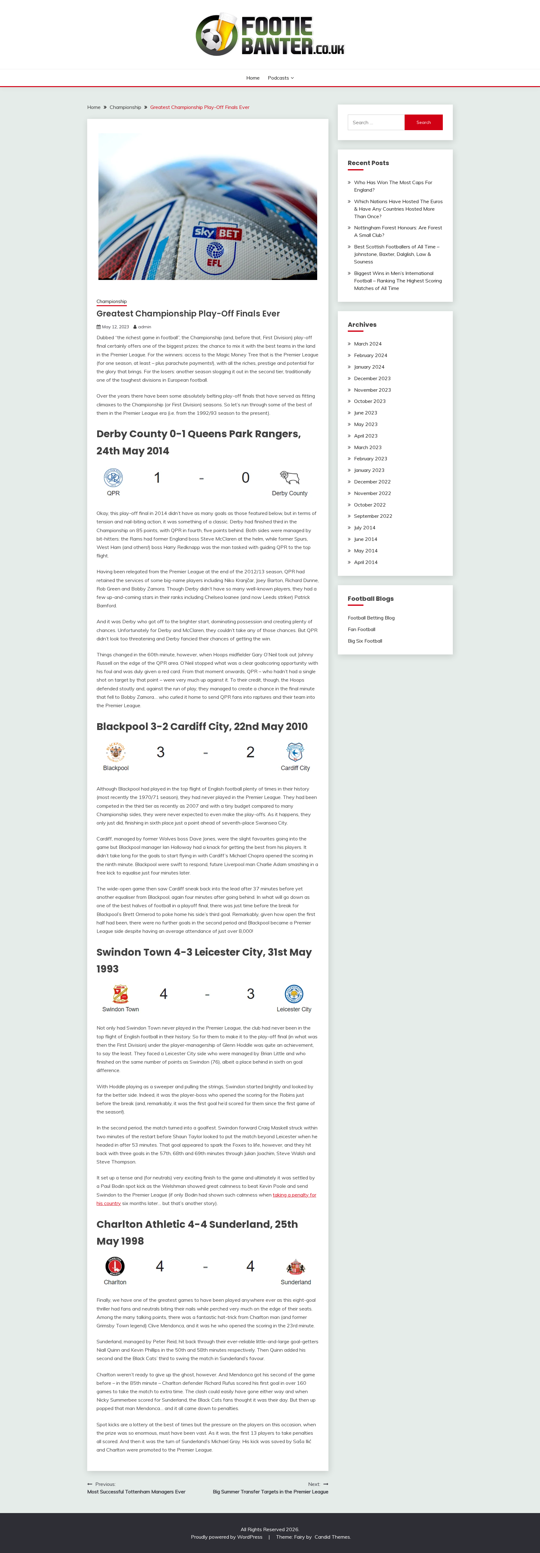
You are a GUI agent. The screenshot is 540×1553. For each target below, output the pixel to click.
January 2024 (369, 367)
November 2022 (372, 493)
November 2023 (372, 390)
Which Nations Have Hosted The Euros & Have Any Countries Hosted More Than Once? (398, 208)
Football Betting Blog (371, 618)
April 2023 (366, 436)
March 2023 (368, 447)
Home (253, 78)
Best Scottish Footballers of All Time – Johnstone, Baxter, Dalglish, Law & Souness (396, 254)
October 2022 (370, 505)
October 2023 (370, 401)
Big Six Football (365, 641)
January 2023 (369, 470)
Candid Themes (332, 1537)
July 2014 (365, 527)
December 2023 (372, 378)
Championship (112, 301)
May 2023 (366, 424)
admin (144, 327)
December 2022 (372, 481)
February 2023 (371, 458)
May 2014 (366, 550)
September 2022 (373, 516)
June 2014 (366, 539)
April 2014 (366, 562)
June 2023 (366, 412)
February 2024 (371, 355)
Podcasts (278, 78)
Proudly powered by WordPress (227, 1537)
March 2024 (368, 343)
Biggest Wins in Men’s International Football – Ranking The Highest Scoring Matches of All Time (398, 280)
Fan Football (361, 629)
